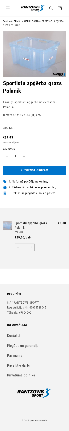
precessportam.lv (38, 420)
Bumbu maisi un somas (27, 21)
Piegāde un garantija (23, 346)
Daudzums (9, 148)
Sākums (7, 21)
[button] (8, 8)
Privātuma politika (21, 375)
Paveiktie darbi (18, 365)
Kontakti (13, 336)
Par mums (14, 356)
